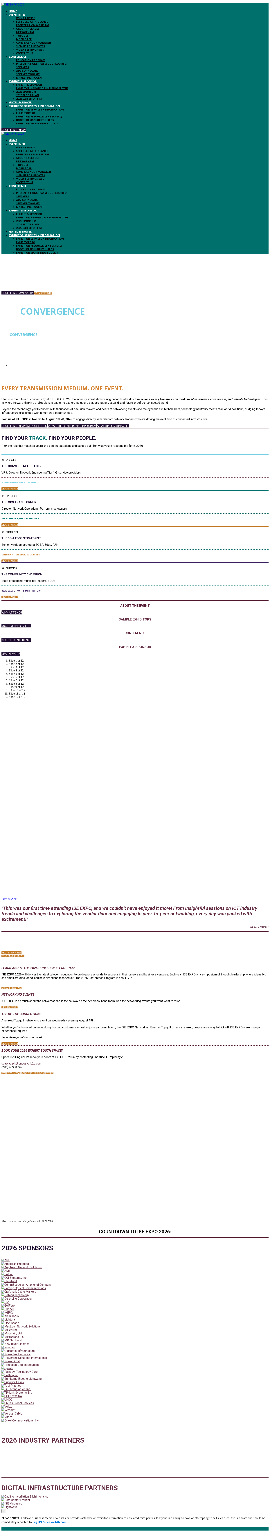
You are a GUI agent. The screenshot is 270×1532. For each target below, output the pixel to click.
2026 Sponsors (26, 91)
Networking (25, 32)
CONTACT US (24, 53)
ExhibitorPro (25, 113)
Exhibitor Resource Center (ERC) (39, 116)
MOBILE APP (24, 39)
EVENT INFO (17, 14)
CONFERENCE (18, 56)
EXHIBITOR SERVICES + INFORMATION (34, 106)
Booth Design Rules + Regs (35, 120)
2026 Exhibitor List (29, 98)
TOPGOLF (22, 35)
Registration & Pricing (32, 25)
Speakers (22, 67)
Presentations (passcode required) (41, 63)
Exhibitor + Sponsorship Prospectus (42, 88)
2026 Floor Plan (27, 95)
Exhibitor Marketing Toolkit (37, 123)
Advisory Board (27, 70)
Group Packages (27, 28)
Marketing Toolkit (30, 77)
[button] (13, 130)
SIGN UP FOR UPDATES (30, 46)
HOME (13, 11)
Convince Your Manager (33, 42)
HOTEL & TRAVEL (20, 102)
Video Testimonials (30, 49)
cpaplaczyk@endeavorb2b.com (21, 1063)
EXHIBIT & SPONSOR (23, 81)
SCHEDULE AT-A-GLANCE (32, 21)
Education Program (30, 60)
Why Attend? (25, 18)
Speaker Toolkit (28, 74)
